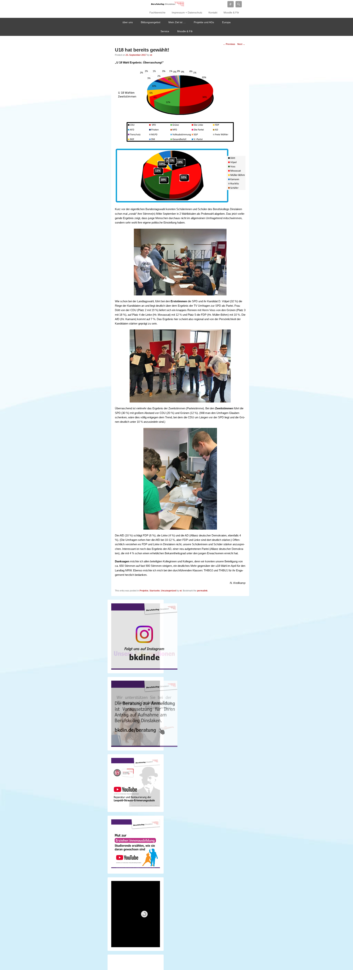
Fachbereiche (157, 12)
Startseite (154, 590)
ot (151, 55)
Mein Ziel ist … (177, 22)
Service (165, 31)
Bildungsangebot (150, 22)
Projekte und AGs (204, 22)
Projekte (144, 590)
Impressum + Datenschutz (187, 12)
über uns (127, 22)
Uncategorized (168, 590)
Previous (229, 44)
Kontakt (212, 12)
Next (241, 44)
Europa (226, 22)
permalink (202, 590)
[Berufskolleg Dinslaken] (167, 4)
